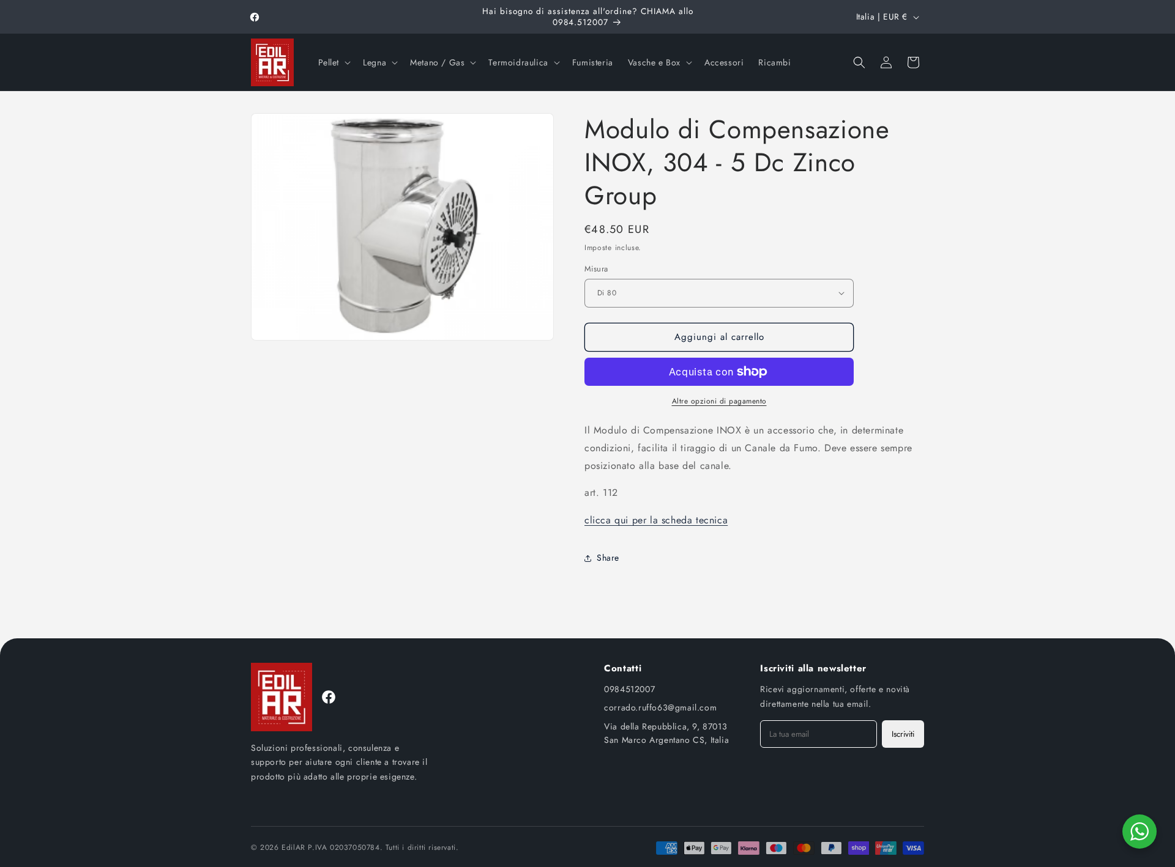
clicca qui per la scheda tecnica (656, 520)
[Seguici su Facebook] (329, 697)
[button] (333, 62)
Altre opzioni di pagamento (719, 401)
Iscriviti (903, 734)
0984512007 (629, 689)
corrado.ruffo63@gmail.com (660, 707)
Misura (596, 269)
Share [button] (608, 558)
